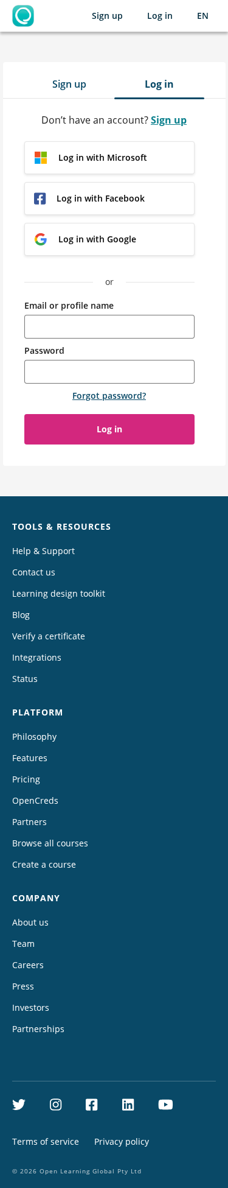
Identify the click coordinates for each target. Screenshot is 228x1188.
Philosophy (34, 736)
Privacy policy (121, 1141)
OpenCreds (35, 800)
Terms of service (45, 1141)
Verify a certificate (48, 636)
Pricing (26, 779)
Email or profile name (69, 305)
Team (23, 943)
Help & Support (43, 551)
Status (25, 678)
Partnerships (38, 1029)
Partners (29, 822)
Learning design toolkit (58, 593)
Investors (30, 1007)
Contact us (33, 572)
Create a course (44, 864)
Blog (21, 614)
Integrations (36, 657)
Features (29, 758)
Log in (160, 15)
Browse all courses (50, 843)
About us (30, 922)
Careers (28, 965)
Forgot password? (109, 395)
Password (44, 350)
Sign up (107, 15)
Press (23, 986)
